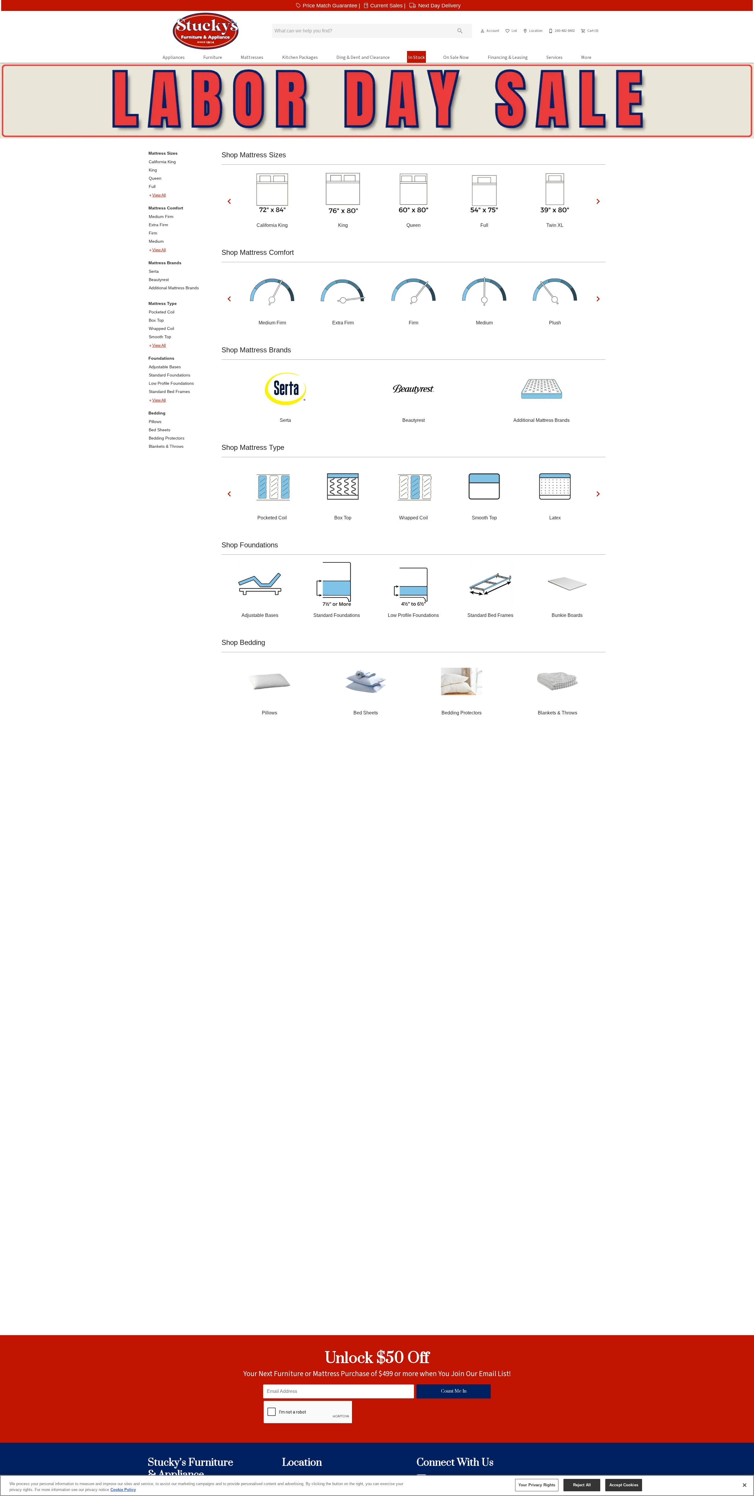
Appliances (174, 57)
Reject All (582, 1485)
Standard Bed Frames (169, 391)
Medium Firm (161, 216)
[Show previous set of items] (229, 201)
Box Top (156, 320)
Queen (155, 178)
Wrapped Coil (161, 328)
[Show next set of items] (598, 201)
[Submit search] (460, 31)
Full (152, 186)
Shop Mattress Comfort (257, 252)
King (153, 170)
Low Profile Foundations (171, 383)
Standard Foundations (169, 375)
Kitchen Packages (300, 57)
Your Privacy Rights (536, 1485)
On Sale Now (456, 57)
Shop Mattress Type (252, 447)
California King (162, 161)
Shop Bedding (243, 642)
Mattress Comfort (165, 208)
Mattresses (252, 57)
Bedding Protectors (166, 438)
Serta (154, 271)
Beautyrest (159, 279)
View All (159, 195)
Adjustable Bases (165, 366)
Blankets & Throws (166, 446)
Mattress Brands (164, 262)
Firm (153, 233)
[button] (482, 30)
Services (554, 57)
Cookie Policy (123, 1489)
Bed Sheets (159, 429)
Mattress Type (162, 303)
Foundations (161, 358)
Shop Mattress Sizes (253, 155)
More (586, 57)
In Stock (416, 57)
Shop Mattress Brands (256, 350)
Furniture (212, 57)
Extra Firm (158, 224)
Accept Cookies (623, 1485)
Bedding (157, 413)
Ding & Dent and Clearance (363, 57)
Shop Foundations (249, 545)
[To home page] (205, 31)
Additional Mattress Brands (174, 287)
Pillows (155, 421)
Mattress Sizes (163, 153)
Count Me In (454, 1391)
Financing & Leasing (508, 57)
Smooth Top (160, 336)
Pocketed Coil (161, 312)
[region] (377, 1485)
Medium (156, 241)
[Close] (744, 1485)
